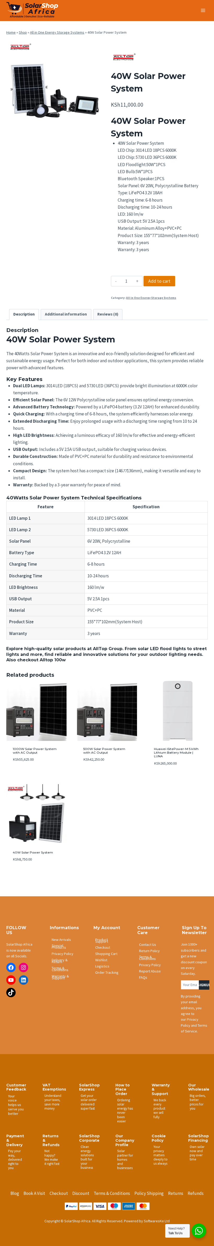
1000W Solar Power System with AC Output (35, 750)
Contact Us (147, 944)
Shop (23, 32)
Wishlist (101, 960)
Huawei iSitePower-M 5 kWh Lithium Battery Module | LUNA (176, 752)
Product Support (101, 940)
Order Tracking (106, 972)
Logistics (102, 966)
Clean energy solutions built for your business (87, 1157)
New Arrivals (61, 939)
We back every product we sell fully (159, 1108)
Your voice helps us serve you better (16, 1105)
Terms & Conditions (60, 969)
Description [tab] (24, 314)
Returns (175, 1193)
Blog (14, 1193)
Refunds (196, 1193)
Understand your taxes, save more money (52, 1101)
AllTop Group (107, 648)
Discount (80, 1193)
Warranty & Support (60, 977)
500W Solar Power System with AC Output (104, 750)
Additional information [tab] (66, 314)
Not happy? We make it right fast (52, 1157)
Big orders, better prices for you (198, 1101)
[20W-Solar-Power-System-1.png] (54, 87)
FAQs (143, 977)
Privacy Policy (62, 953)
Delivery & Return (60, 961)
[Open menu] (203, 10)
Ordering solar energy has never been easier (125, 1110)
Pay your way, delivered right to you (15, 1159)
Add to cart (159, 281)
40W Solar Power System (33, 852)
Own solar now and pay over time (197, 1153)
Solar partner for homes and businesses (125, 1159)
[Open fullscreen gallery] (98, 131)
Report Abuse (150, 971)
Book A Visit (34, 1193)
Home (11, 32)
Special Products (59, 946)
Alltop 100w (53, 659)
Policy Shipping (149, 1193)
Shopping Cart (106, 953)
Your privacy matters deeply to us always (160, 1155)
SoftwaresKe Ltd (157, 1221)
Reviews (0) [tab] (107, 314)
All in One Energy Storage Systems (57, 32)
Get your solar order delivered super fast (89, 1101)
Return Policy (149, 950)
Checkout (102, 947)
